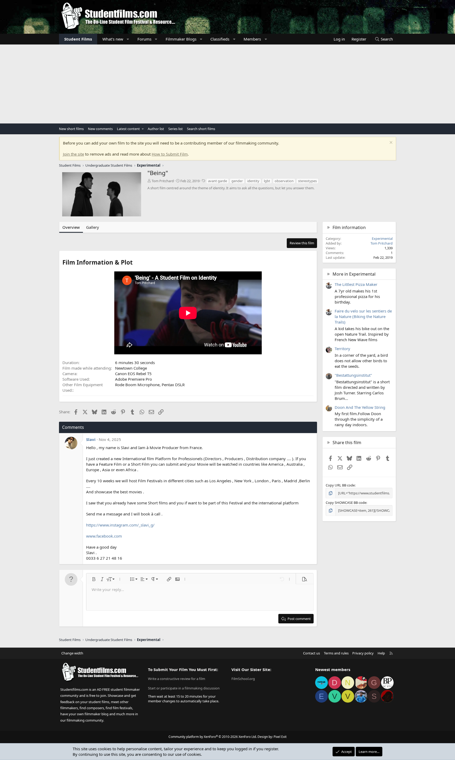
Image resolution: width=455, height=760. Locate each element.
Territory (342, 348)
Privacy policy (363, 653)
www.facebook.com (104, 536)
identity (253, 180)
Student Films (78, 39)
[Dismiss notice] (390, 143)
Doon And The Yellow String (360, 407)
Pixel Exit (280, 736)
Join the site (73, 154)
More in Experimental (354, 274)
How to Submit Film (170, 154)
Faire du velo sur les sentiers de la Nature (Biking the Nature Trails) (363, 316)
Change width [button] (72, 653)
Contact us (311, 653)
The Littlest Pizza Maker (356, 284)
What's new (112, 39)
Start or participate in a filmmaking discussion (184, 688)
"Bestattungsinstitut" (353, 375)
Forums (144, 39)
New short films (71, 128)
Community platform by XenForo (213, 736)
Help (381, 653)
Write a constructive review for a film (176, 678)
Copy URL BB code (340, 485)
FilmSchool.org (243, 678)
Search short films (201, 128)
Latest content (128, 128)
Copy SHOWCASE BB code (346, 502)
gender (237, 180)
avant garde (217, 180)
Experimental (382, 238)
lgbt (267, 180)
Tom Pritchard (163, 180)
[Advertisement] (227, 84)
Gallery (92, 227)
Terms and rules (336, 653)
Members (252, 39)
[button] (128, 39)
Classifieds (219, 39)
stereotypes (307, 180)
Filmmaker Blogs (181, 39)
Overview (71, 227)
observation (284, 180)
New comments (100, 128)
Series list (175, 128)
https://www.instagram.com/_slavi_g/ (120, 525)
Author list (156, 128)
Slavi (91, 439)
